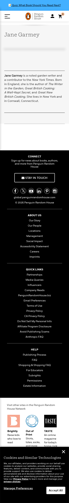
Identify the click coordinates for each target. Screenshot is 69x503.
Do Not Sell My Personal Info (34, 321)
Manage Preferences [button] (18, 488)
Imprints (34, 257)
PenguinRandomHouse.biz (34, 295)
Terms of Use (34, 306)
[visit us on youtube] (31, 191)
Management (34, 236)
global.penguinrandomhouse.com (34, 197)
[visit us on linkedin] (39, 191)
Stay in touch (35, 178)
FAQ (34, 360)
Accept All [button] (56, 490)
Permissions (34, 380)
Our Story (34, 220)
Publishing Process (34, 355)
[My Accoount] (52, 16)
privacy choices (12, 481)
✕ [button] (63, 452)
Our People (34, 225)
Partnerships (34, 274)
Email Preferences (35, 300)
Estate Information (34, 386)
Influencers (34, 285)
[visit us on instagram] (55, 191)
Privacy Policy (34, 311)
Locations (34, 231)
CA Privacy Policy (34, 316)
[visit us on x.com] (23, 191)
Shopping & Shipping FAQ (34, 365)
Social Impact (34, 241)
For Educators (34, 370)
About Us (34, 215)
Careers (34, 251)
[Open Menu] (7, 16)
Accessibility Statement (34, 246)
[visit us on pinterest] (47, 191)
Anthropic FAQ (34, 337)
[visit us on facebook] (15, 191)
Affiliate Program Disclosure (34, 326)
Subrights (35, 375)
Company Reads (35, 290)
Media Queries (34, 280)
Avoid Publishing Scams (34, 331)
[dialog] (34, 475)
